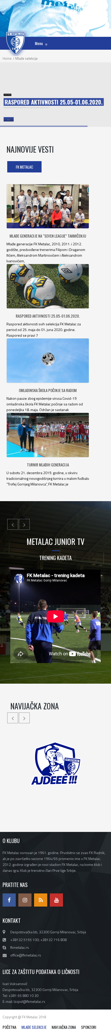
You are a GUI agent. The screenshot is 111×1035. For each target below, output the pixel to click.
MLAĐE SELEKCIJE (33, 1027)
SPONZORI (88, 1027)
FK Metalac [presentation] (24, 167)
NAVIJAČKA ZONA (64, 1027)
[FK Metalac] (15, 37)
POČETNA (9, 1027)
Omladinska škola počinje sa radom (48, 390)
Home (7, 58)
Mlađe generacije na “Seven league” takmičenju (48, 236)
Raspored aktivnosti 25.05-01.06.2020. (48, 316)
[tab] (24, 166)
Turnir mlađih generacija (48, 464)
